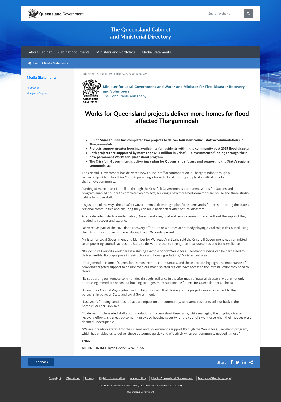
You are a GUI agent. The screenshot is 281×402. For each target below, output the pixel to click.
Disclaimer (73, 378)
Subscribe (33, 87)
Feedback (41, 362)
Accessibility (138, 378)
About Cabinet (40, 52)
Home (35, 63)
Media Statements (156, 52)
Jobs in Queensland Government (172, 378)
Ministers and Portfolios (115, 52)
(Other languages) (215, 378)
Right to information (112, 378)
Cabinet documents (74, 52)
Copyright (55, 378)
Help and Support (38, 93)
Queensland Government (140, 391)
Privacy (89, 378)
